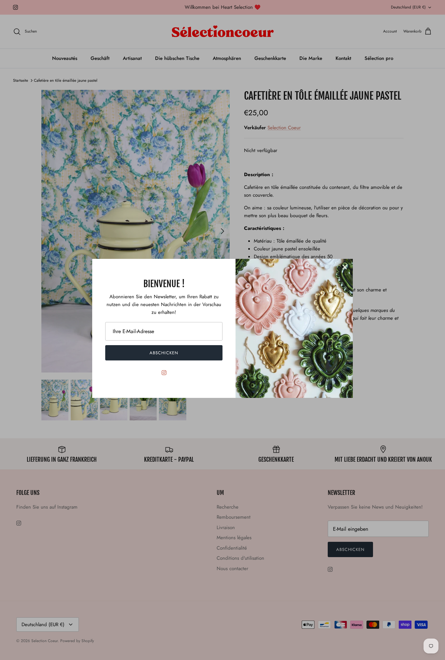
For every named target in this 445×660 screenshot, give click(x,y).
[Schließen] (344, 267)
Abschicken (164, 353)
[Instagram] (164, 372)
